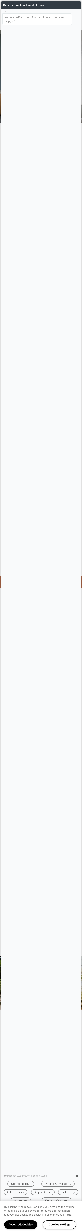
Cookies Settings (59, 1224)
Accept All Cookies (21, 1224)
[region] (41, 1216)
